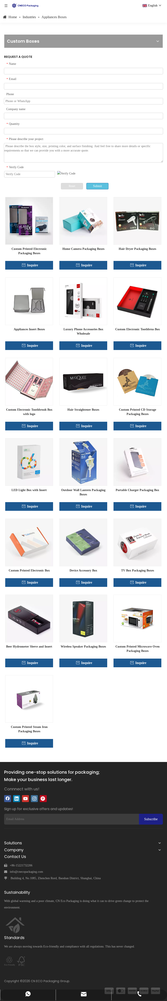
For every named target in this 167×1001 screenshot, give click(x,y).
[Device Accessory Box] (83, 542)
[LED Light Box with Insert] (29, 462)
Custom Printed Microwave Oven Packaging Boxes (137, 649)
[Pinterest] (43, 798)
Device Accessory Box (83, 570)
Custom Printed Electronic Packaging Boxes (29, 251)
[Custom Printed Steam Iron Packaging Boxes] (29, 698)
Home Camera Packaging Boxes (83, 249)
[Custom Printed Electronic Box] (29, 542)
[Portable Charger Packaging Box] (137, 462)
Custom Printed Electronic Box (29, 570)
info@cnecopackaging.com (26, 871)
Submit (97, 186)
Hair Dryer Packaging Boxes (137, 249)
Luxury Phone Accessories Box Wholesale (83, 331)
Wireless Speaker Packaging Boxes (83, 646)
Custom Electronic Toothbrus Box (137, 329)
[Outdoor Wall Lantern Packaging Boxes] (83, 462)
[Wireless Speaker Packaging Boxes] (83, 618)
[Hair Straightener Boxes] (83, 381)
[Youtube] (25, 798)
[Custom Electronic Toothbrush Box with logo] (29, 381)
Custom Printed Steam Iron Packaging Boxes (29, 729)
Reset (72, 186)
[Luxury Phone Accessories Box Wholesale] (83, 301)
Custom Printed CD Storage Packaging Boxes (137, 412)
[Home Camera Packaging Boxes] (83, 220)
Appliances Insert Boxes (29, 329)
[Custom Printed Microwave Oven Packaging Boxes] (137, 618)
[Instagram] (34, 798)
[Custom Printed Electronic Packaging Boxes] (29, 220)
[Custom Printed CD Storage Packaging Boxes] (137, 381)
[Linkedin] (16, 798)
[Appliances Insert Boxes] (29, 301)
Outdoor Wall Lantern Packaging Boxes (83, 492)
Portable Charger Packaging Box (137, 490)
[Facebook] (7, 798)
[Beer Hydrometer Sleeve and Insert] (29, 618)
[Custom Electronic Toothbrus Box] (137, 301)
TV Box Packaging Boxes (137, 570)
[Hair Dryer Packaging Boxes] (137, 220)
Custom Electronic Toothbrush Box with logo (29, 412)
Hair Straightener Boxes (83, 409)
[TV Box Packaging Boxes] (137, 542)
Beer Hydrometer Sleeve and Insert (29, 646)
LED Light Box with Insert (29, 490)
